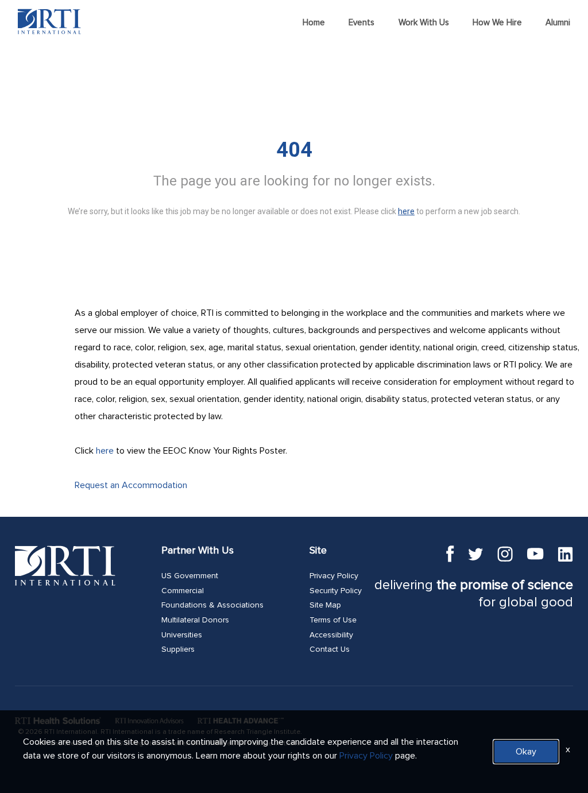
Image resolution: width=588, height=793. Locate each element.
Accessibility (331, 635)
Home (314, 22)
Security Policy (336, 591)
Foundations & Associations (212, 605)
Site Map (325, 605)
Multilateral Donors (195, 620)
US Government (189, 576)
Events (361, 22)
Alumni (558, 22)
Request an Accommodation (131, 485)
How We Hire (497, 22)
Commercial (182, 591)
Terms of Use (333, 620)
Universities (181, 635)
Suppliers (178, 649)
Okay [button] (526, 751)
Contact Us (330, 649)
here (105, 450)
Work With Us (424, 22)
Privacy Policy (334, 576)
